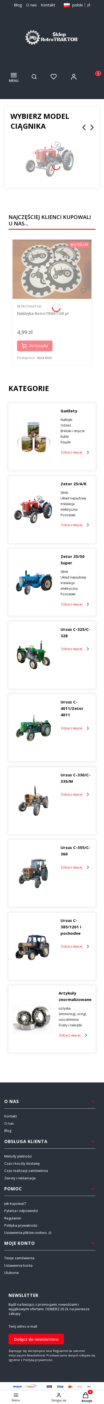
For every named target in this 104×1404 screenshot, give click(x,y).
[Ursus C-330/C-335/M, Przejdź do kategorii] (33, 800)
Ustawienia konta (18, 1265)
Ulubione (11, 1272)
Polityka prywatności (20, 1225)
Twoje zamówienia (19, 1258)
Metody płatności (18, 1156)
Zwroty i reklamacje (20, 1178)
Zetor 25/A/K (74, 483)
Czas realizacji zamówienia (26, 1170)
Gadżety (69, 410)
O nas (31, 4)
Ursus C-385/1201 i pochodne (71, 927)
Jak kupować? (15, 1203)
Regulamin (12, 1218)
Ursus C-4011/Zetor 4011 (72, 708)
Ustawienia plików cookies (26, 1232)
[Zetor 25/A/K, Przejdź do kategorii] (33, 509)
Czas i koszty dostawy (22, 1163)
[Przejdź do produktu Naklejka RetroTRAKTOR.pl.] (52, 269)
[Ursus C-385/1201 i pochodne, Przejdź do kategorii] (33, 946)
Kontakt (48, 4)
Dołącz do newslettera (36, 1339)
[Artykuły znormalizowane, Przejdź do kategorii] (33, 1019)
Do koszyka (38, 345)
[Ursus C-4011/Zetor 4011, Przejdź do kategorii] (33, 727)
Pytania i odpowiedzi (21, 1210)
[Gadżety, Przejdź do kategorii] (33, 436)
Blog (18, 4)
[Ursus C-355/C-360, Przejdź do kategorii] (33, 873)
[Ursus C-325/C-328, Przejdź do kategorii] (33, 655)
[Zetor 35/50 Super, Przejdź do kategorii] (33, 582)
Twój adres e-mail (23, 1326)
